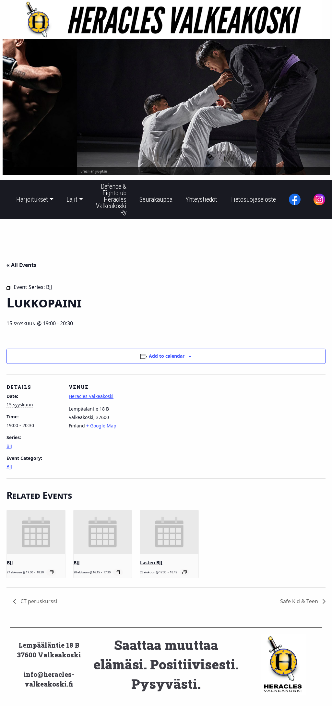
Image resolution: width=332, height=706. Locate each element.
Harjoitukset (32, 199)
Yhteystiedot (201, 199)
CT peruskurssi (38, 601)
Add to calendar (166, 356)
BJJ (9, 446)
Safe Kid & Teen (299, 601)
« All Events (21, 265)
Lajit (71, 199)
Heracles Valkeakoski (91, 396)
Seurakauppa (155, 199)
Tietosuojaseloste (253, 199)
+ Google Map (101, 426)
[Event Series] (51, 572)
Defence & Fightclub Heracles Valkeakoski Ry (111, 199)
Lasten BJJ (151, 562)
